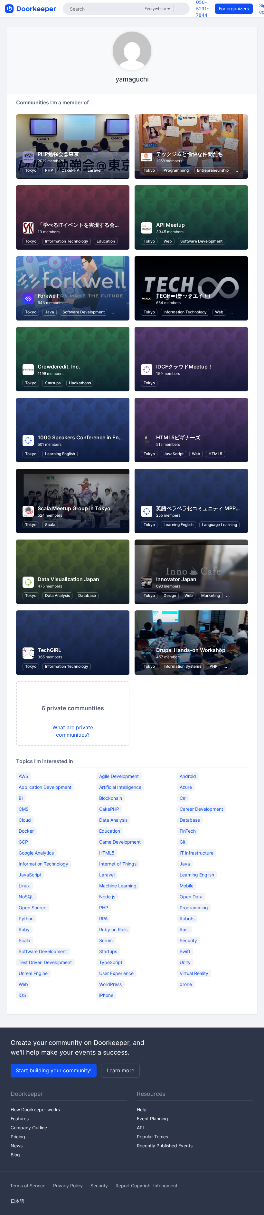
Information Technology (66, 241)
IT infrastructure (196, 853)
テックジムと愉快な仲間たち (189, 154)
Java (49, 312)
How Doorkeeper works (35, 1109)
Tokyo (30, 170)
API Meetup (170, 225)
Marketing (210, 595)
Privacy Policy (68, 1185)
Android (188, 776)
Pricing (18, 1136)
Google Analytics (36, 853)
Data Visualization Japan (68, 579)
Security (188, 940)
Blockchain (110, 798)
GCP (23, 842)
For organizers (234, 8)
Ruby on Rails (113, 929)
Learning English (60, 453)
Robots (187, 918)
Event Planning (152, 1118)
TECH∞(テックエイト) (183, 295)
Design (170, 595)
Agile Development (119, 776)
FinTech (188, 831)
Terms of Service (27, 1185)
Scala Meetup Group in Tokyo (74, 508)
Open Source (32, 907)
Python (26, 918)
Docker (26, 831)
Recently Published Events (165, 1145)
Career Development (201, 809)
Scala (50, 524)
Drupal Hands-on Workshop (190, 650)
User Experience (116, 973)
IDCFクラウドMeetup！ (184, 366)
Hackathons (80, 382)
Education (106, 241)
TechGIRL (49, 650)
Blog (15, 1154)
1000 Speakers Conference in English (84, 437)
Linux (24, 885)
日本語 (17, 1201)
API (140, 1127)
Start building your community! (53, 1070)
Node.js (107, 896)
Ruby (24, 929)
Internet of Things (118, 863)
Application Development (45, 787)
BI (21, 798)
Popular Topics (152, 1136)
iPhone (106, 995)
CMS (24, 809)
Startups (53, 382)
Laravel (94, 170)
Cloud (25, 820)
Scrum (106, 940)
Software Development (201, 241)
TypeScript (110, 962)
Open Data (191, 896)
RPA (103, 918)
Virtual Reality (194, 973)
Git (182, 842)
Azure (186, 787)
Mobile (186, 885)
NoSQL (26, 896)
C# (183, 798)
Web (168, 241)
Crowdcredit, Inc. (59, 366)
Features (20, 1118)
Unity (185, 962)
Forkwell (48, 295)
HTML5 (215, 453)
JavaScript (174, 453)
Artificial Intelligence (120, 787)
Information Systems (182, 666)
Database (87, 595)
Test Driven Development (45, 962)
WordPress (110, 984)
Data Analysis (57, 595)
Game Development (120, 842)
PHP (49, 170)
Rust (184, 929)
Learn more (120, 1070)
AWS (23, 776)
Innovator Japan (176, 579)
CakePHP (70, 170)
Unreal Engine (33, 973)
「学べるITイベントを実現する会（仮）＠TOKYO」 (98, 225)
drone (186, 984)
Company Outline (29, 1127)
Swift (185, 951)
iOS (22, 995)
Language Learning (219, 524)
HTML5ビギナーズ (178, 437)
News (17, 1145)
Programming (176, 170)
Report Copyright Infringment (146, 1185)
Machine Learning (118, 885)
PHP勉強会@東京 (58, 154)
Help (141, 1109)
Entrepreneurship (213, 170)
